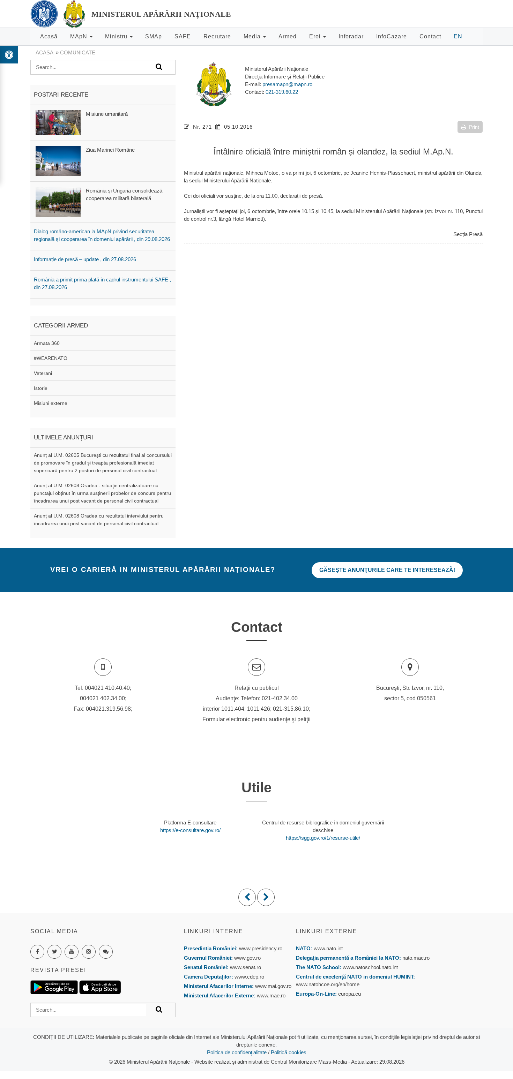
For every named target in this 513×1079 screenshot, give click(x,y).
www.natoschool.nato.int (370, 967)
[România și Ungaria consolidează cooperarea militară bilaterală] (58, 201)
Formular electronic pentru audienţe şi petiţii (256, 719)
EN (458, 36)
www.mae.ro (270, 995)
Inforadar (351, 36)
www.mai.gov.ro (272, 986)
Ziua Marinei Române (110, 150)
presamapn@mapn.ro (287, 84)
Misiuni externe (50, 403)
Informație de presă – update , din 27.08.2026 (85, 259)
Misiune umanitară (107, 114)
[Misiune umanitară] (58, 122)
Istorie (40, 388)
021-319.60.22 (282, 92)
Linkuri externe (326, 931)
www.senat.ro (245, 967)
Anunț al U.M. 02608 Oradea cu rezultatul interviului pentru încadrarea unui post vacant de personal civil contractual (99, 519)
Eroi (315, 36)
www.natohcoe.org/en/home (327, 984)
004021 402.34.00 (102, 698)
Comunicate (77, 52)
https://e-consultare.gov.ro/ (190, 830)
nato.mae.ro (416, 958)
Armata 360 (47, 343)
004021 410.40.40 (107, 688)
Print (474, 127)
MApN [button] (79, 36)
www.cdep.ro (248, 977)
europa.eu (349, 994)
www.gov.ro (247, 958)
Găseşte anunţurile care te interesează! (387, 570)
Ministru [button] (117, 36)
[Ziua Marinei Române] (58, 161)
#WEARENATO (50, 358)
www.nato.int (328, 948)
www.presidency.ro (260, 948)
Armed (287, 36)
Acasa (44, 52)
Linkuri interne (213, 931)
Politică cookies (288, 1052)
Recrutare (217, 36)
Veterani (43, 373)
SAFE (182, 36)
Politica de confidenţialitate (237, 1052)
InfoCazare (391, 36)
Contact (430, 36)
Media (253, 36)
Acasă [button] (49, 36)
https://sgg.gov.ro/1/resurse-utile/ (323, 838)
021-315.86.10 (291, 709)
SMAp (153, 36)
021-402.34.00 (280, 698)
